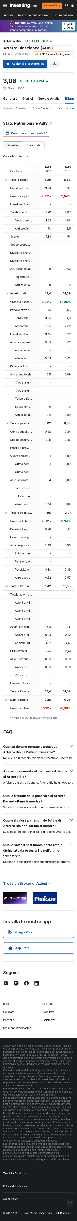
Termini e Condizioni (15, 1173)
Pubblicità (48, 1012)
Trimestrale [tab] (33, 145)
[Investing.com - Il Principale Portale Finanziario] (23, 5)
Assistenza (48, 1020)
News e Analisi (49, 99)
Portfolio (8, 1020)
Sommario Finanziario (15, 108)
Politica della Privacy (15, 1186)
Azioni (8, 15)
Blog (6, 1003)
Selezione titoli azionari (33, 15)
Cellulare (9, 1012)
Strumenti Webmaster (17, 1028)
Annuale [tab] (12, 145)
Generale (10, 99)
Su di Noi (47, 1003)
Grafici (27, 99)
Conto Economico (43, 108)
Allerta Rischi (10, 1198)
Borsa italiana (63, 15)
